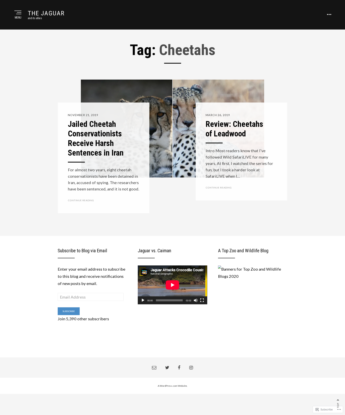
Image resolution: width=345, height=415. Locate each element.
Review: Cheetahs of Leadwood (234, 128)
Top (337, 405)
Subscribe (68, 311)
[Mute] (196, 300)
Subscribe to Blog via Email (82, 250)
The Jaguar (46, 13)
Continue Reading (81, 200)
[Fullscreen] (202, 300)
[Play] (143, 300)
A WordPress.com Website (172, 385)
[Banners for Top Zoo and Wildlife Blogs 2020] (252, 272)
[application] (172, 284)
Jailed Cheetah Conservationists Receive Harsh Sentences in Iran (96, 138)
